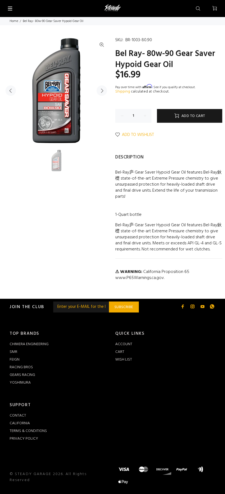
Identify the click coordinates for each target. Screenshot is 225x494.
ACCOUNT (123, 344)
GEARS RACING (22, 375)
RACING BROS (21, 367)
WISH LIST (123, 359)
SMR (13, 352)
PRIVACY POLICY (24, 439)
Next (102, 90)
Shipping (122, 91)
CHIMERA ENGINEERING (29, 344)
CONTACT (18, 415)
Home (14, 21)
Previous (10, 90)
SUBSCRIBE (123, 307)
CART (119, 352)
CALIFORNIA (20, 423)
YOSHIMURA (20, 382)
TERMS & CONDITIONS (28, 431)
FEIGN (14, 359)
